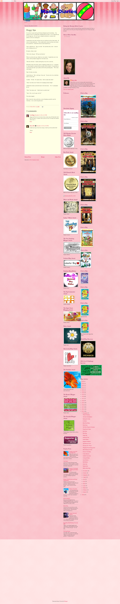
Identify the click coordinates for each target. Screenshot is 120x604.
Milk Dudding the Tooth (87, 449)
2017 (83, 398)
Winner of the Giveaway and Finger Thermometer (70, 480)
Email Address (67, 119)
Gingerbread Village (87, 429)
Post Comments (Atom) (34, 159)
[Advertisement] (73, 47)
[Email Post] (42, 106)
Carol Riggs (32, 115)
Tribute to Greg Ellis (73, 489)
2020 (83, 392)
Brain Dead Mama (86, 423)
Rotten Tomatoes (66, 498)
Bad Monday (85, 462)
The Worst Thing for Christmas (89, 427)
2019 (83, 394)
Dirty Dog (85, 433)
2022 (83, 388)
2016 (83, 400)
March (84, 487)
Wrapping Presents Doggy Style (89, 447)
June (84, 481)
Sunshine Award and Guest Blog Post (73, 452)
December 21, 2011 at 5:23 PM (41, 115)
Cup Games (65, 461)
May (84, 483)
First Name (66, 123)
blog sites (26, 22)
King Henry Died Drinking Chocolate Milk (70, 523)
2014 (83, 404)
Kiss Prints (85, 431)
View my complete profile (68, 89)
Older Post (58, 157)
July (84, 479)
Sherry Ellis (32, 125)
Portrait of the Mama (87, 451)
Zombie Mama (85, 439)
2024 (83, 383)
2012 (83, 409)
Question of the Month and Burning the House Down (73, 469)
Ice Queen (85, 421)
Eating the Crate (86, 437)
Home (43, 157)
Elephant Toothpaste (87, 441)
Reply (31, 121)
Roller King (65, 505)
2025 (83, 381)
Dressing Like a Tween (87, 445)
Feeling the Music (86, 458)
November (85, 470)
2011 (83, 411)
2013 (83, 407)
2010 (83, 494)
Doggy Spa (85, 435)
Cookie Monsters (86, 453)
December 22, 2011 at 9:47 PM (43, 125)
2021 (83, 390)
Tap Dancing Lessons (87, 443)
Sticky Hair (85, 464)
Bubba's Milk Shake (86, 468)
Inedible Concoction (87, 455)
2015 (83, 402)
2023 (83, 385)
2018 (83, 396)
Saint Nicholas (85, 460)
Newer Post (28, 157)
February (85, 490)
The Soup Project (66, 531)
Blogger (66, 601)
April (84, 485)
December (85, 413)
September (85, 475)
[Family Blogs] (27, 21)
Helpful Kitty (85, 466)
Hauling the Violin (86, 419)
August (84, 477)
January (84, 492)
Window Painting (86, 414)
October (85, 473)
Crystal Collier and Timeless (73, 513)
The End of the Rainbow (87, 416)
